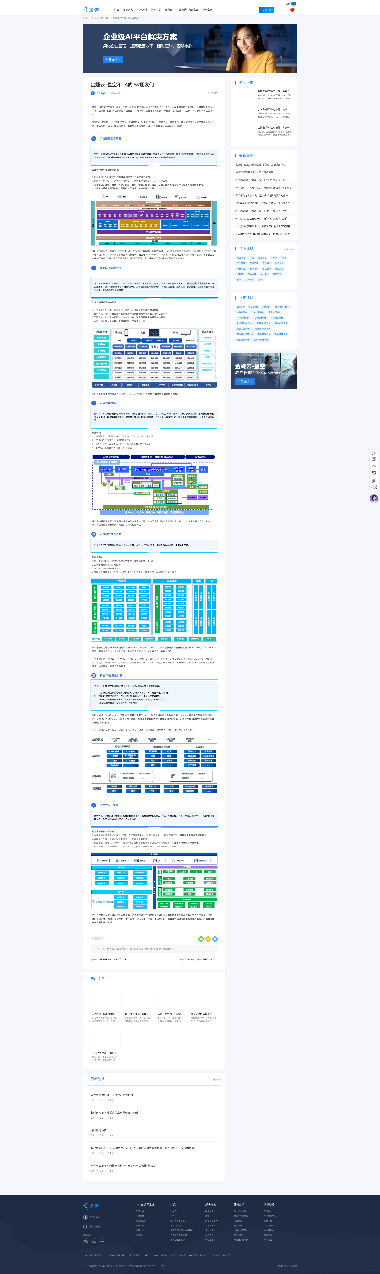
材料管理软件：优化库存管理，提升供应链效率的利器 (114, 959)
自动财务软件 (277, 317)
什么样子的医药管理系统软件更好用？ (138, 1014)
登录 (288, 3)
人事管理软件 (260, 317)
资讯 (94, 17)
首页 (85, 17)
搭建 (252, 257)
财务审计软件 (281, 323)
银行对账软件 (243, 328)
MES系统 (253, 306)
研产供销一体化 (282, 306)
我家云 (183, 1255)
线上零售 (241, 257)
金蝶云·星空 (98, 106)
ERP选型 (241, 306)
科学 (239, 279)
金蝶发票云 (134, 1255)
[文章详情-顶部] (190, 25)
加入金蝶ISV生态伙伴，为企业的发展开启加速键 (275, 109)
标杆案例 (142, 9)
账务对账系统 (257, 312)
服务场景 (254, 268)
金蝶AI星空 (242, 312)
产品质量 (252, 274)
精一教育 (204, 1255)
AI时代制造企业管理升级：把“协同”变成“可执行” (261, 218)
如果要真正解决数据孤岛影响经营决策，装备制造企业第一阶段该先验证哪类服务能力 (263, 203)
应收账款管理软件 (262, 328)
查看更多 (217, 1080)
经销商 (240, 274)
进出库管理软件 (261, 339)
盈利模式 (264, 274)
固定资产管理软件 (245, 334)
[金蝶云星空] (264, 354)
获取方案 (266, 9)
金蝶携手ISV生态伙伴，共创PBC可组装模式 (275, 127)
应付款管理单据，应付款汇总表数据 (112, 1095)
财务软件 (250, 279)
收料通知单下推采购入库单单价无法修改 (115, 1113)
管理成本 (279, 268)
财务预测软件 (264, 334)
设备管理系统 (274, 312)
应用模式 (266, 263)
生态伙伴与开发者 (188, 9)
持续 (284, 257)
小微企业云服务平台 (117, 1255)
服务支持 (170, 9)
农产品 (274, 257)
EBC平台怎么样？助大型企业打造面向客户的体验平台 (262, 195)
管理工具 (254, 263)
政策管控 (277, 274)
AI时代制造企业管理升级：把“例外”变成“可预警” (261, 210)
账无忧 (164, 1255)
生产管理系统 (243, 317)
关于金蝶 (207, 9)
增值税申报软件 (263, 323)
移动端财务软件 (244, 323)
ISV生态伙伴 (97, 938)
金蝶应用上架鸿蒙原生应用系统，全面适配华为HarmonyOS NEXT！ (260, 164)
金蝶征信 (227, 1255)
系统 (260, 279)
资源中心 (156, 9)
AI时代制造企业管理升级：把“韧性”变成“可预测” (261, 180)
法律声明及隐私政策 (287, 1265)
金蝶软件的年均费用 (201, 1014)
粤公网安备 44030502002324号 (150, 1265)
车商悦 (155, 1255)
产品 (116, 9)
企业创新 (266, 268)
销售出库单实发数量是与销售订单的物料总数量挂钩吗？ (124, 1166)
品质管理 (241, 263)
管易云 (146, 1255)
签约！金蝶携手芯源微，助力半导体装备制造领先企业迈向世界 (171, 1014)
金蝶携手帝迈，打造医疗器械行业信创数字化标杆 (105, 1053)
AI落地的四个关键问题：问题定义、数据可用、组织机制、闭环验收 (263, 234)
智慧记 (173, 1255)
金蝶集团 (89, 1255)
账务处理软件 (281, 334)
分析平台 (241, 268)
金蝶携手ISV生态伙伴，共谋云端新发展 (275, 91)
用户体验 (279, 263)
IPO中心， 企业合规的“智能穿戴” (202, 959)
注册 (294, 3)
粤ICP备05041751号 (124, 1265)
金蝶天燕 (193, 1255)
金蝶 (112, 393)
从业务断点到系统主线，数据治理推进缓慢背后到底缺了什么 (263, 226)
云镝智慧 (215, 1255)
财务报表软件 (243, 339)
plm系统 (266, 306)
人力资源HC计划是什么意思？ (104, 1014)
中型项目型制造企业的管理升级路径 (254, 172)
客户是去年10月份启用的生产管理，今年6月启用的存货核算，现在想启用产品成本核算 (142, 1148)
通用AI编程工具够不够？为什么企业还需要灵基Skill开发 (263, 187)
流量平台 (262, 257)
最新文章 (104, 17)
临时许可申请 (99, 1130)
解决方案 (128, 9)
